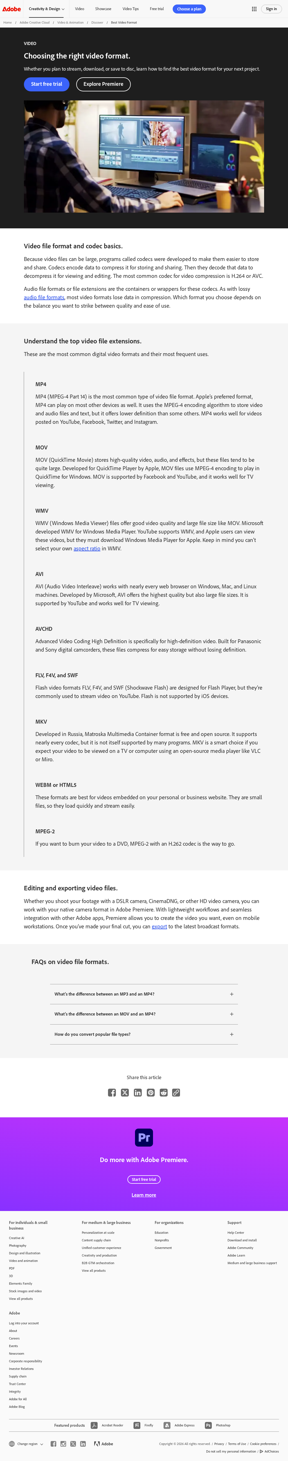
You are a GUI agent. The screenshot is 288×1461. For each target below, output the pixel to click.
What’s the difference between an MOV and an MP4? (105, 1014)
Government (163, 1248)
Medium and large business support (252, 1263)
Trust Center (17, 1384)
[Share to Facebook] (112, 1093)
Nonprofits (162, 1240)
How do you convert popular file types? (92, 1034)
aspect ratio (87, 548)
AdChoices (272, 1451)
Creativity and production (99, 1255)
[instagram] (63, 1444)
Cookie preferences (263, 1444)
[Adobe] (11, 9)
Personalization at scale (98, 1233)
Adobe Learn (236, 1255)
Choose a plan (189, 9)
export (159, 926)
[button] (254, 8)
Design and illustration (24, 1253)
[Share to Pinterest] (151, 1093)
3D (11, 1276)
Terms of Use (237, 1444)
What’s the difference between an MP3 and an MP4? (104, 994)
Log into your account (24, 1323)
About (13, 1331)
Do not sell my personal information (231, 1451)
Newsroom (16, 1354)
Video (79, 8)
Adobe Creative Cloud (35, 22)
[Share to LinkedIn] (138, 1093)
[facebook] (53, 1444)
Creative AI (16, 1238)
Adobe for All (18, 1399)
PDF (12, 1268)
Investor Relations (21, 1369)
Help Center (236, 1233)
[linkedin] (83, 1444)
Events (13, 1346)
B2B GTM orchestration (98, 1263)
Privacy (219, 1444)
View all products (21, 1299)
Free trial (157, 8)
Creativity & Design (44, 8)
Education (161, 1233)
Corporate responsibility (25, 1361)
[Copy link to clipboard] (176, 1093)
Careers (14, 1338)
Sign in (271, 8)
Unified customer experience (101, 1248)
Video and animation (23, 1261)
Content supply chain (96, 1240)
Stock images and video (25, 1291)
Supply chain (17, 1376)
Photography (17, 1246)
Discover (97, 22)
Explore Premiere (103, 84)
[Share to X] (125, 1093)
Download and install (242, 1240)
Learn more (144, 1195)
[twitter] (73, 1444)
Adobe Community (240, 1248)
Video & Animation (70, 22)
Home (7, 22)
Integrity (15, 1392)
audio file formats (44, 297)
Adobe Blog (17, 1407)
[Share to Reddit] (164, 1093)
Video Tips (131, 8)
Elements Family (20, 1284)
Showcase (103, 8)
